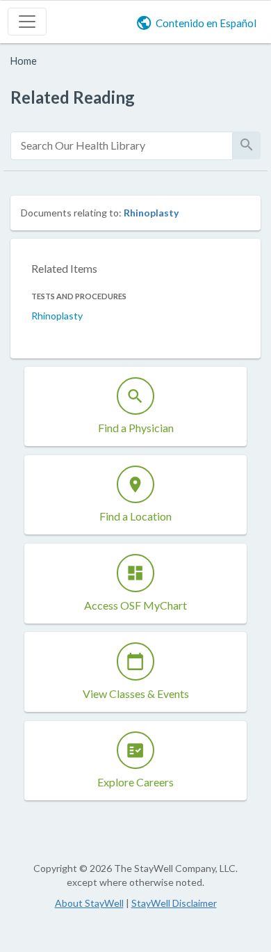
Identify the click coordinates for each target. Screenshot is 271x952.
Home (23, 61)
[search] (121, 145)
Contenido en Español (206, 23)
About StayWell (89, 903)
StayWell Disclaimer (174, 903)
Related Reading (72, 97)
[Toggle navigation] (27, 21)
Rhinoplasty (151, 213)
